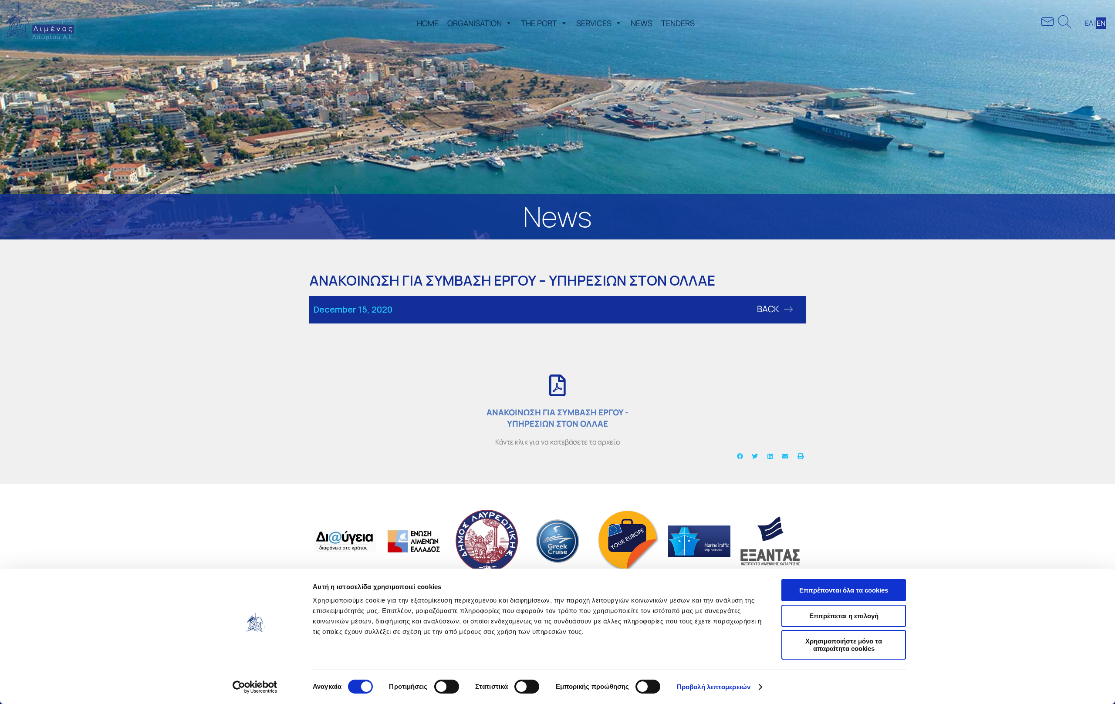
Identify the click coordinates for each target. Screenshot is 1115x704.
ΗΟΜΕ (428, 23)
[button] (507, 23)
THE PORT (539, 23)
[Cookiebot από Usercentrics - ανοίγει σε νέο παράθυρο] (255, 687)
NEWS (641, 23)
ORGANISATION (474, 23)
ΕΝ (1101, 23)
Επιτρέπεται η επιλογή (843, 616)
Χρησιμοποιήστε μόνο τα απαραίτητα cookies (843, 644)
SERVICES (594, 23)
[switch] (446, 687)
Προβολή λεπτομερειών (713, 687)
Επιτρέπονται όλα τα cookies (843, 590)
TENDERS (678, 23)
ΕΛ (1089, 23)
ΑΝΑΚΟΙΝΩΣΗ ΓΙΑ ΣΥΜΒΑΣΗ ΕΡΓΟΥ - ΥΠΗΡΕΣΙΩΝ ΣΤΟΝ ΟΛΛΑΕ (557, 418)
